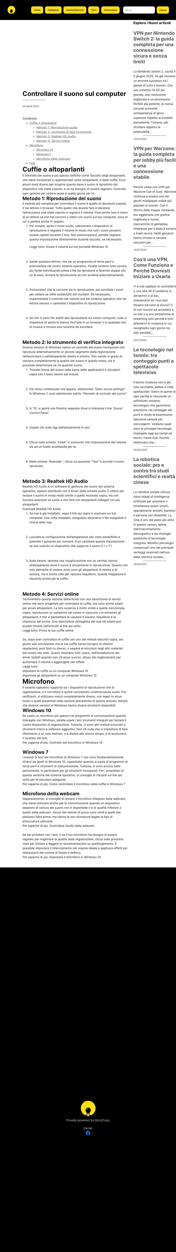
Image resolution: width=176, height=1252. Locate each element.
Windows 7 (44, 154)
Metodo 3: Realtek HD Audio (56, 136)
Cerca (163, 9)
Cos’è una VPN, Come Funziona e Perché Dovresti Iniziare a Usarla (153, 268)
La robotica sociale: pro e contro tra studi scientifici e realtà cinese (154, 471)
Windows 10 (44, 150)
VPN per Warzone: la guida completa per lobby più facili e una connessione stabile (154, 163)
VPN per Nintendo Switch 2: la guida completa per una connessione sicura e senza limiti (154, 47)
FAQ (32, 163)
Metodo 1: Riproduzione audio (57, 127)
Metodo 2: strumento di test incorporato (63, 132)
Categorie (53, 9)
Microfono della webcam (53, 159)
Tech (93, 9)
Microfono (36, 145)
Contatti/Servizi (75, 9)
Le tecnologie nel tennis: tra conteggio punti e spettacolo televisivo (153, 361)
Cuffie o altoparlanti (43, 123)
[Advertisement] (75, 44)
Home (37, 9)
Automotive (110, 9)
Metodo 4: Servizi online (53, 141)
